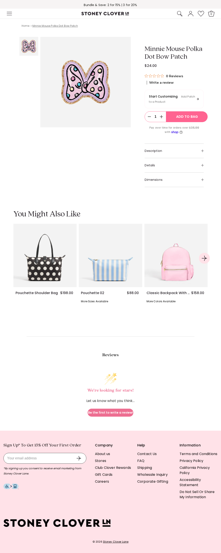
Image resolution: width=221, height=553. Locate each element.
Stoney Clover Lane (115, 542)
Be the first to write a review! (110, 412)
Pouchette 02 (92, 293)
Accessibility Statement (190, 482)
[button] (8, 13)
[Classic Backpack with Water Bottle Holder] (176, 255)
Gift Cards (104, 474)
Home (25, 26)
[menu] (22, 13)
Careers (102, 481)
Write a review (161, 83)
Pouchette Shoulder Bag (37, 293)
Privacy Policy (191, 460)
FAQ (140, 460)
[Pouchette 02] (110, 255)
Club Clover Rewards (113, 467)
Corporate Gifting (152, 481)
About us (102, 453)
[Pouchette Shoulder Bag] (45, 255)
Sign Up (78, 458)
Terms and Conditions (198, 453)
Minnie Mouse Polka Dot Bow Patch (55, 26)
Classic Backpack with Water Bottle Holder (169, 293)
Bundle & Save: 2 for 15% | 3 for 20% (110, 5)
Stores (100, 460)
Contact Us (147, 453)
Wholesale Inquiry (152, 474)
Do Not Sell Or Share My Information (197, 494)
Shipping (144, 467)
